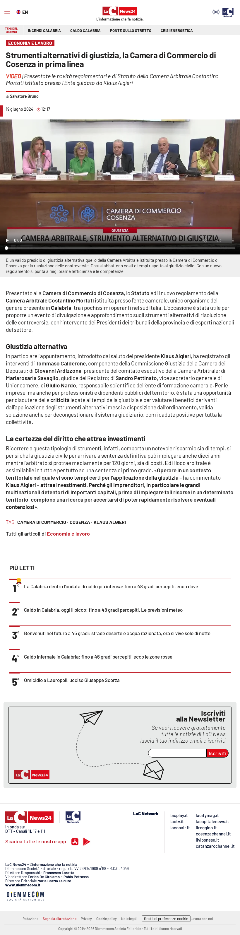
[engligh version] (19, 11)
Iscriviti (218, 753)
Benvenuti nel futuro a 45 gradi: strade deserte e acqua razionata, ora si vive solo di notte (117, 633)
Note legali (129, 919)
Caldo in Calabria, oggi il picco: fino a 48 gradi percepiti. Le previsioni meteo (103, 610)
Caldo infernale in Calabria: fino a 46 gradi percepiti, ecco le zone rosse (98, 656)
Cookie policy (106, 919)
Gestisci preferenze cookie (166, 918)
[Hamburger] (7, 12)
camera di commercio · (42, 522)
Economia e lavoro (68, 533)
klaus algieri (110, 522)
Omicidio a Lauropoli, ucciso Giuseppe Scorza (72, 680)
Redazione (30, 919)
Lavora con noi (202, 919)
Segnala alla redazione (59, 919)
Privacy (86, 919)
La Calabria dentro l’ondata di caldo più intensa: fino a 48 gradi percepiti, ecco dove (111, 586)
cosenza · (81, 522)
